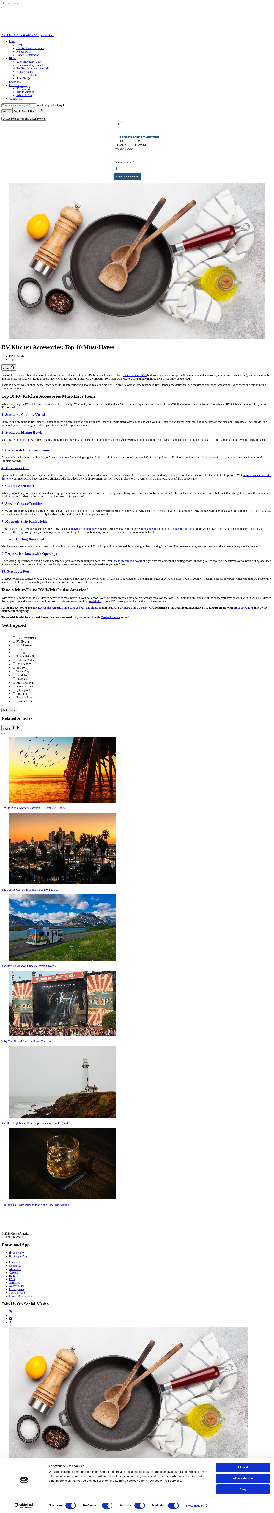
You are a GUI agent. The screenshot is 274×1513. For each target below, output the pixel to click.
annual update (24, 686)
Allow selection (243, 1478)
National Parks (25, 660)
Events (20, 649)
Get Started (9, 710)
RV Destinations (26, 637)
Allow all (242, 1467)
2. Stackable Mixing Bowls (21, 432)
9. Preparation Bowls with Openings (29, 554)
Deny (243, 1489)
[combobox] (137, 129)
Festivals (21, 678)
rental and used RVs (135, 375)
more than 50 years (135, 607)
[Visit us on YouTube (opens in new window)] (10, 1318)
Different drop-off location (139, 137)
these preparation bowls (128, 561)
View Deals (47, 35)
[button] (16, 42)
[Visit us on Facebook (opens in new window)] (10, 1315)
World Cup (22, 671)
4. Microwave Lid (15, 468)
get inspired (23, 690)
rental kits (95, 601)
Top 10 (20, 667)
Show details (194, 1505)
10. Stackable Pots (15, 571)
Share (9, 367)
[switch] (107, 1506)
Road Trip (22, 675)
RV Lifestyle (24, 645)
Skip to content (10, 3)
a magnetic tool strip (182, 528)
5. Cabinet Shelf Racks (18, 486)
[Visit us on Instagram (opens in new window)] (10, 1311)
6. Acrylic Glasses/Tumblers (22, 504)
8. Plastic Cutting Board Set (22, 539)
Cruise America (110, 617)
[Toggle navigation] (2, 7)
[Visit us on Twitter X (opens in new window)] (10, 1322)
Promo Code (123, 149)
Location (21, 693)
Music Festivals (25, 682)
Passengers (123, 162)
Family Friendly (25, 656)
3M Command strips (146, 528)
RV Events (22, 641)
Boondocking (24, 697)
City (117, 123)
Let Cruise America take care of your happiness (68, 607)
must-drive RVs (243, 607)
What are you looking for (51, 105)
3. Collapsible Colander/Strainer (26, 450)
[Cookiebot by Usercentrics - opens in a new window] (24, 1506)
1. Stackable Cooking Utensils (24, 414)
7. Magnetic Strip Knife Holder (25, 521)
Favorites (21, 652)
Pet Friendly (23, 663)
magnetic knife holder (84, 528)
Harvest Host (24, 701)
